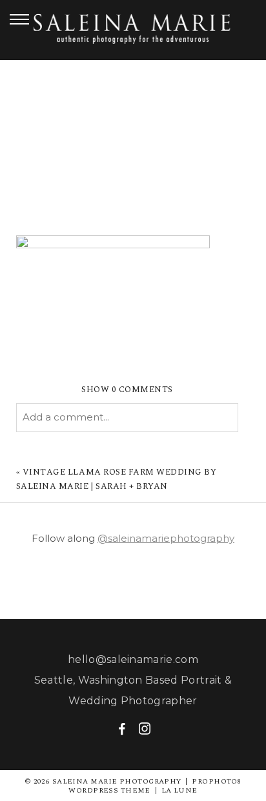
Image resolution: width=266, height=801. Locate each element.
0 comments (127, 389)
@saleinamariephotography (165, 538)
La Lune (179, 790)
